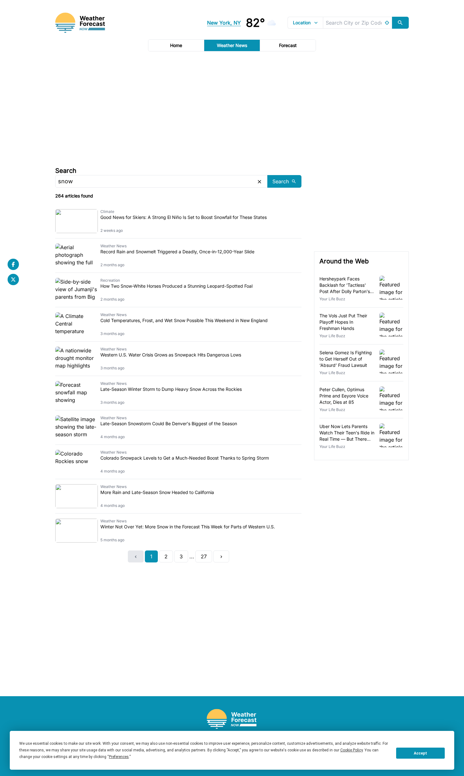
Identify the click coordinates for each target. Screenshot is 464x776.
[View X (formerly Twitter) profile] (13, 279)
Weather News (232, 45)
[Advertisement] (232, 108)
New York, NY (224, 23)
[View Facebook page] (13, 264)
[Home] (232, 719)
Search (65, 170)
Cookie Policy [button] (351, 750)
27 (204, 556)
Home (176, 45)
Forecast (288, 45)
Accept (420, 753)
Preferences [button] (119, 757)
